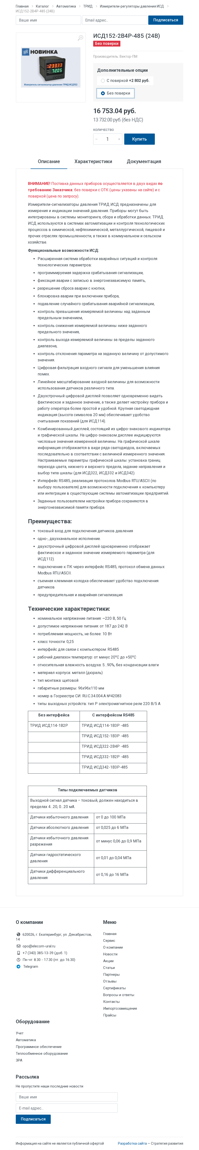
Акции (108, 961)
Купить (139, 139)
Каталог (42, 6)
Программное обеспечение (39, 1047)
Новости (110, 954)
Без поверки (118, 93)
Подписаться (165, 20)
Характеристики (93, 161)
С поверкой (128, 80)
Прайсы (109, 1015)
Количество (103, 130)
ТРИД (88, 6)
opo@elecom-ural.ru (39, 946)
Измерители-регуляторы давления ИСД (132, 6)
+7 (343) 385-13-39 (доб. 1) (45, 953)
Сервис (109, 940)
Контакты (111, 1001)
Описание (49, 161)
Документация (144, 161)
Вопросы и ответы (118, 995)
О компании (113, 947)
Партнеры (111, 974)
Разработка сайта (132, 1143)
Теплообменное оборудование (42, 1053)
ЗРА (19, 1060)
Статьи (109, 968)
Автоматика (66, 6)
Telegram (30, 966)
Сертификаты (114, 988)
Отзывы (109, 981)
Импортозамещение (120, 1008)
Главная (22, 6)
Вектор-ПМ (128, 56)
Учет (20, 1033)
